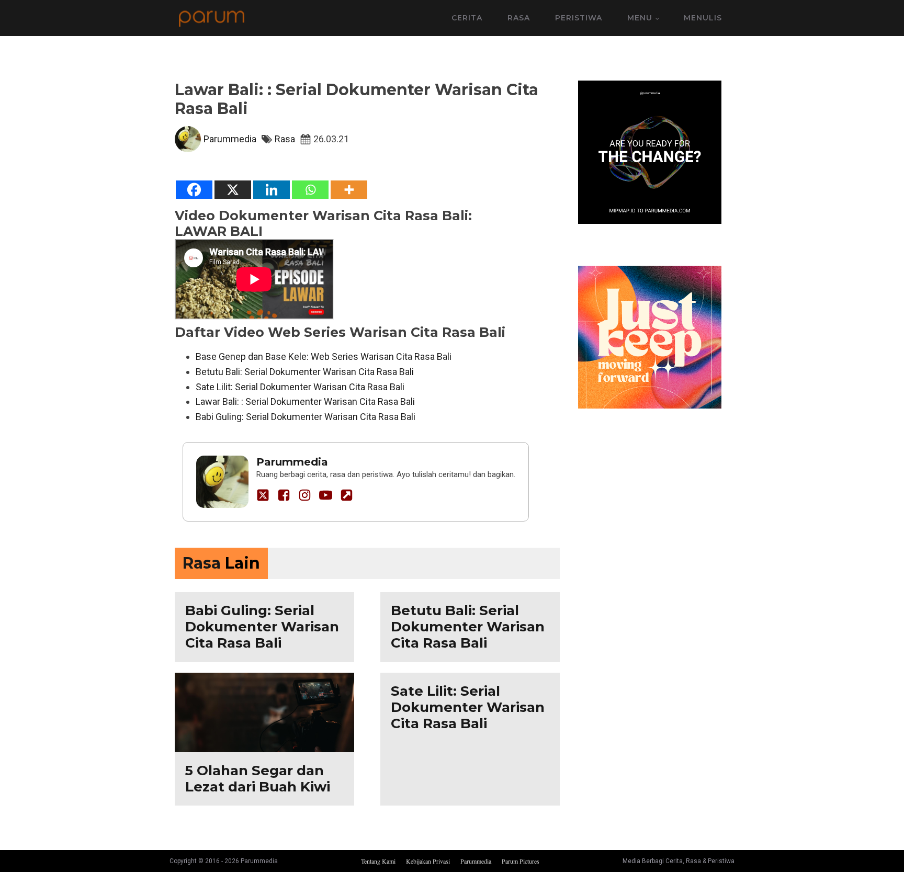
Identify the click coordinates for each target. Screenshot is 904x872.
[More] (349, 189)
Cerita (466, 17)
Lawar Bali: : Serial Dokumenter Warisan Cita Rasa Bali (305, 401)
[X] (232, 189)
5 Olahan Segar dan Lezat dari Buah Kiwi (257, 778)
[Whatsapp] (310, 189)
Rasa (518, 17)
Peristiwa (578, 17)
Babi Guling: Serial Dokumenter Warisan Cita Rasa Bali (305, 416)
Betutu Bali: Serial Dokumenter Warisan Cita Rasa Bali (305, 371)
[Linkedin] (271, 189)
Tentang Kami (378, 861)
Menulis (703, 17)
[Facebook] (194, 189)
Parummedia (230, 138)
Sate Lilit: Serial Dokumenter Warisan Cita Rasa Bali (300, 386)
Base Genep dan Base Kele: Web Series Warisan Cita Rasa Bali (323, 356)
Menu (639, 17)
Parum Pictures (520, 861)
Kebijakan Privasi (428, 861)
